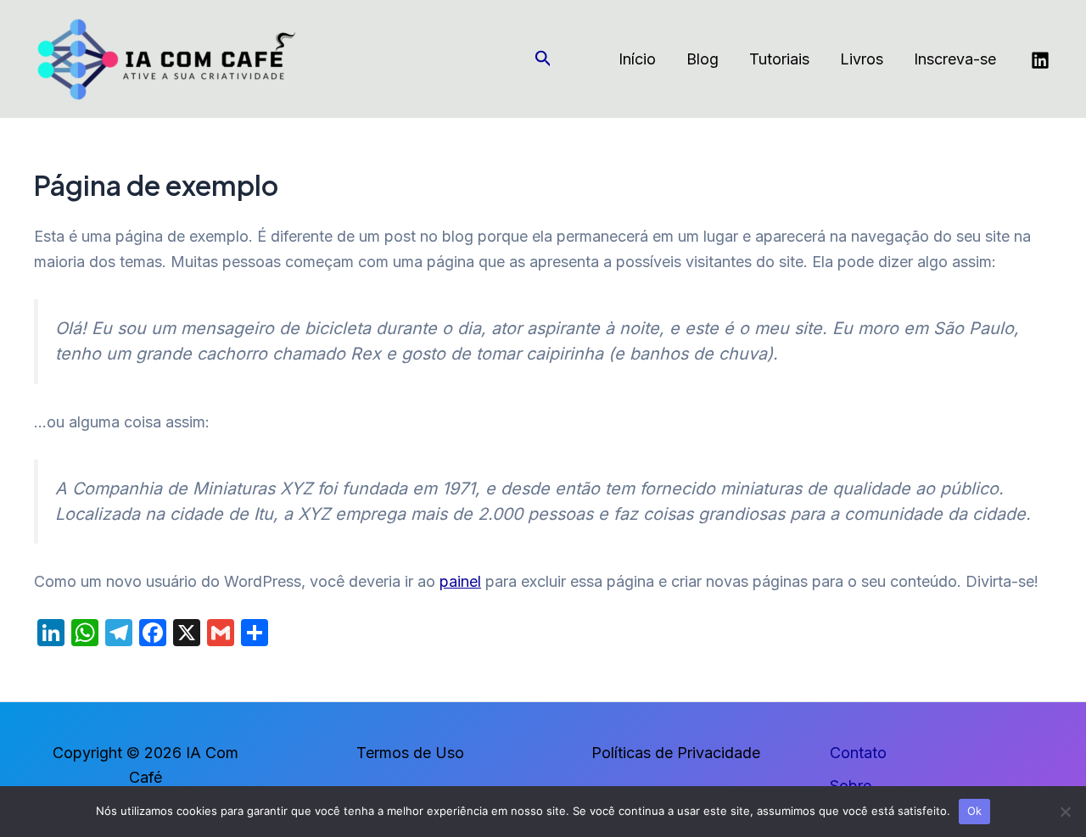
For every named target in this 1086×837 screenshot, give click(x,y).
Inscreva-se (955, 59)
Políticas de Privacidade (675, 753)
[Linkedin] (1040, 60)
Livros (861, 59)
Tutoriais (779, 59)
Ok (974, 810)
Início (637, 59)
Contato (858, 753)
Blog (702, 59)
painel (460, 581)
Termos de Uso (410, 753)
